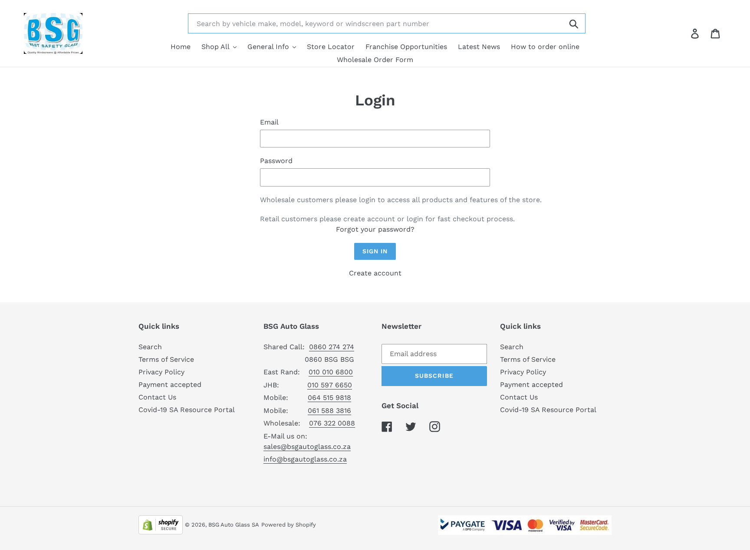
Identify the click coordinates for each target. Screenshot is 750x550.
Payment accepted (169, 384)
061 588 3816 (329, 410)
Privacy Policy (161, 372)
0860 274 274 (331, 347)
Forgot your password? (375, 229)
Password (276, 161)
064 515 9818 (329, 397)
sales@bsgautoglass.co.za (307, 446)
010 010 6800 (331, 372)
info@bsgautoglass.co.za (305, 459)
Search (150, 347)
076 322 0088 (332, 423)
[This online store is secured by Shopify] (160, 524)
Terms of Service (166, 359)
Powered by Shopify (288, 524)
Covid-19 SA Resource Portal (186, 410)
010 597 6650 (329, 385)
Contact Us (157, 397)
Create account (375, 273)
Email (269, 122)
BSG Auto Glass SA (233, 524)
